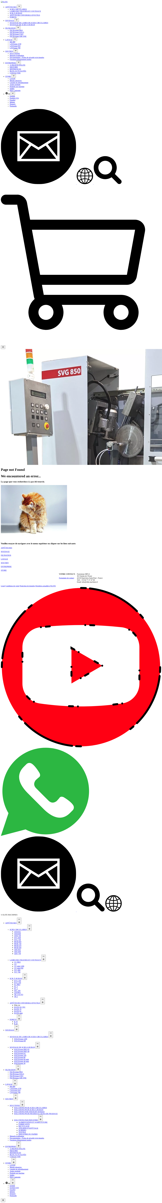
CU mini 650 (18, 968)
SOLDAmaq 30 (19, 1063)
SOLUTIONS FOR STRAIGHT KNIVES (29, 1112)
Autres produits (15, 85)
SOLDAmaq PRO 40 (21, 1051)
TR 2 (16, 997)
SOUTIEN (9, 51)
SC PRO (17, 985)
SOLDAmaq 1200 (20, 1039)
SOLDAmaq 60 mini (21, 1059)
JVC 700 (17, 972)
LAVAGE (8, 40)
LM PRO (17, 993)
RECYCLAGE (24, 1126)
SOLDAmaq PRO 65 (21, 1049)
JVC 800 (17, 970)
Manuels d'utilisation (17, 55)
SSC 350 (17, 991)
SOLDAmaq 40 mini (21, 1061)
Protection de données (27, 586)
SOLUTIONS (15, 53)
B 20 (16, 1024)
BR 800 (12, 42)
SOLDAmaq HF (20, 1041)
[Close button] (3, 1200)
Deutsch (12, 104)
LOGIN (12, 79)
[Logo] (81, 2)
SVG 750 (17, 940)
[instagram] (39, 911)
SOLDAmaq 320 (20, 1055)
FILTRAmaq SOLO (17, 32)
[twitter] (81, 747)
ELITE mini (18, 1013)
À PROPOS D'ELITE (17, 65)
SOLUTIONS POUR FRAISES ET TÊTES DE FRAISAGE (36, 1114)
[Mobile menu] (3, 347)
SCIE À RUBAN (16, 13)
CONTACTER (15, 73)
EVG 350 (17, 981)
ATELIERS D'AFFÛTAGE (28, 1128)
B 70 (16, 1022)
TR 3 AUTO (18, 995)
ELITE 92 (17, 1011)
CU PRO (17, 962)
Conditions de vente (12, 586)
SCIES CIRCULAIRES (18, 9)
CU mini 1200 (19, 966)
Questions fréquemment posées (20, 59)
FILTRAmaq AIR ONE (18, 36)
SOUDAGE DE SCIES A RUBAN (22, 25)
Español (12, 100)
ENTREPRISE (10, 63)
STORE (8, 76)
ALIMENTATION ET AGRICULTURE (33, 1122)
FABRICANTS (24, 1124)
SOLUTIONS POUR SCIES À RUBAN (28, 1110)
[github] (45, 835)
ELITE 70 (17, 1009)
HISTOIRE (14, 67)
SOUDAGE (9, 20)
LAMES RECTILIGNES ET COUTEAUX (25, 11)
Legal (3, 586)
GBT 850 (17, 952)
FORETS (13, 17)
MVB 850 (17, 942)
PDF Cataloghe (15, 90)
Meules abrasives (16, 81)
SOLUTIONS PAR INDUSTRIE (26, 1120)
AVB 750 (17, 936)
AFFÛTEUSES (11, 7)
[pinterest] (113, 911)
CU (15, 964)
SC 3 (16, 987)
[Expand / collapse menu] (19, 6)
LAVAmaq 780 (15, 48)
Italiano (12, 102)
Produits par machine (17, 87)
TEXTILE (22, 1132)
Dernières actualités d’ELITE (45, 586)
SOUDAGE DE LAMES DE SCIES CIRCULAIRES (29, 23)
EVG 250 (17, 983)
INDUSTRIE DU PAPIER (28, 1134)
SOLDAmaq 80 (19, 1057)
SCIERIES (22, 1130)
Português (13, 106)
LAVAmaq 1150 (15, 44)
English (12, 96)
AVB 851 (17, 932)
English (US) (14, 98)
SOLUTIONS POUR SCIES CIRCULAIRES (30, 1108)
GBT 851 (17, 950)
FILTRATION (10, 28)
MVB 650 (17, 948)
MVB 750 (17, 944)
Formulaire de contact (66, 578)
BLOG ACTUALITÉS (18, 71)
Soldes (12, 89)
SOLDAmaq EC (20, 1053)
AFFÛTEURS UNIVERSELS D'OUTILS (25, 15)
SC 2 (16, 989)
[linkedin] (91, 911)
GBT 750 (17, 954)
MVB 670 (17, 946)
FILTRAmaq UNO (16, 34)
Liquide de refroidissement (19, 83)
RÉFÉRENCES (15, 69)
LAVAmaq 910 (15, 46)
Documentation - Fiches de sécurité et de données (27, 57)
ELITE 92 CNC (19, 1007)
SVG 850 (17, 938)
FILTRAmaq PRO (16, 30)
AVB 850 (17, 934)
